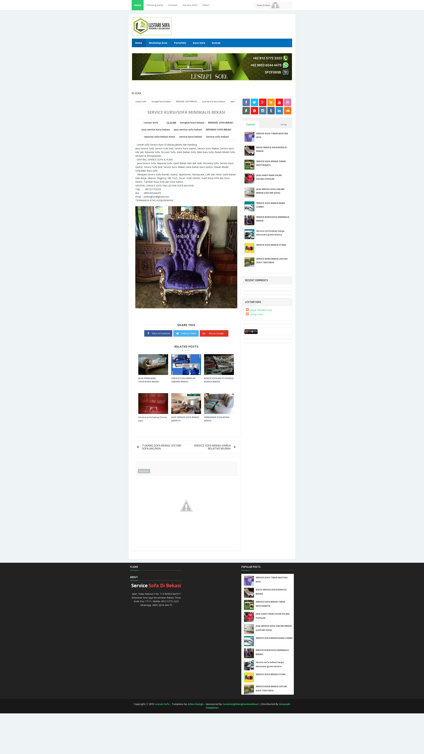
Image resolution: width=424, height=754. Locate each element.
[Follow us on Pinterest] (254, 110)
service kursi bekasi (190, 136)
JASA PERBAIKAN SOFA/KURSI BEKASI (148, 380)
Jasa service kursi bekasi (156, 129)
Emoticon (144, 471)
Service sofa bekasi (217, 136)
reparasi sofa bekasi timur (159, 136)
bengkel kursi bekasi (192, 122)
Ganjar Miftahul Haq (260, 310)
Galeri (205, 5)
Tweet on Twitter (188, 333)
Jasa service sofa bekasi (188, 129)
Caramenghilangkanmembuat (241, 704)
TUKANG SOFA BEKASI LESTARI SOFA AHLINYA (161, 447)
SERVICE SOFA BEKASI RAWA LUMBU (274, 637)
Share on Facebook (161, 333)
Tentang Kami (154, 5)
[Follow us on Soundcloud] (287, 110)
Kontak (216, 42)
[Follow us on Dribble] (287, 102)
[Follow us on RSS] (271, 102)
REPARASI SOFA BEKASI (218, 129)
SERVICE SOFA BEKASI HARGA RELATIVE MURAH (212, 447)
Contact (173, 5)
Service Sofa (190, 5)
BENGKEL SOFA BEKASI (220, 122)
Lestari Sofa (256, 314)
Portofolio (180, 42)
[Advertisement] (15, 740)
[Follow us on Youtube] (279, 102)
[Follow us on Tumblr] (271, 110)
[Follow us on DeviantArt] (246, 110)
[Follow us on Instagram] (262, 110)
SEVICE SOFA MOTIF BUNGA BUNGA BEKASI (218, 380)
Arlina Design (196, 704)
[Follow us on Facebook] (246, 102)
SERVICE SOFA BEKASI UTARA (271, 244)
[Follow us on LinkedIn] (279, 110)
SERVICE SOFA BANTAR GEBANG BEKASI (183, 380)
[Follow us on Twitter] (254, 102)
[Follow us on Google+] (262, 102)
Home (137, 5)
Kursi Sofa (199, 42)
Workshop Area (158, 42)
